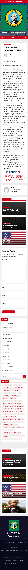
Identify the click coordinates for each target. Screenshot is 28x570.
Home (7, 547)
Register (21, 560)
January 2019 (6, 359)
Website (4, 303)
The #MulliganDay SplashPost (11, 563)
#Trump (17, 390)
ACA (14, 393)
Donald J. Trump (7, 403)
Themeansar (14, 544)
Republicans (20, 427)
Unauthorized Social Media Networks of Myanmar (12, 435)
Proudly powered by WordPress (9, 542)
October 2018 (6, 370)
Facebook (20, 406)
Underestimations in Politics (12, 566)
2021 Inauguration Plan (12, 493)
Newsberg (22, 542)
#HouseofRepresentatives (9, 387)
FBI (12, 408)
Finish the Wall (19, 408)
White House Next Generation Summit (12, 439)
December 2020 (6, 324)
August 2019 (5, 341)
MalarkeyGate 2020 (7, 557)
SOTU (5, 429)
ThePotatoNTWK (7, 432)
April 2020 (5, 334)
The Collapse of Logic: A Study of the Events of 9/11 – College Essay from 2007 (9, 178)
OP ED (13, 422)
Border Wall (6, 395)
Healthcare (19, 411)
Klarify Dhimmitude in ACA (9, 416)
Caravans (5, 398)
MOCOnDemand (19, 419)
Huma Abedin (11, 414)
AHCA (19, 393)
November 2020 (6, 327)
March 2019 (5, 352)
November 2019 (6, 338)
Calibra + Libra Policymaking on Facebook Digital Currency (14, 550)
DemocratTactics (7, 400)
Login (20, 553)
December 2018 (6, 363)
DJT (15, 400)
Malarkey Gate (7, 491)
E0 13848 (6, 240)
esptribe (5, 406)
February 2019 (6, 356)
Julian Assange (9, 508)
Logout (23, 553)
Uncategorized (7, 44)
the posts (21, 563)
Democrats (13, 398)
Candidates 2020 (15, 395)
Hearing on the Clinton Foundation (10, 553)
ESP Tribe (13, 406)
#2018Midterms (17, 385)
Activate (16, 547)
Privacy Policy (15, 560)
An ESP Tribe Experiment (14, 32)
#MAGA (20, 387)
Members (15, 557)
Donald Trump (17, 403)
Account (11, 547)
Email (4, 295)
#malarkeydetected (8, 390)
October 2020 (6, 331)
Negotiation (6, 422)
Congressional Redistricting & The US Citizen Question (19, 177)
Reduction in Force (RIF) (9, 427)
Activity (20, 547)
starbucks (11, 429)
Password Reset (21, 557)
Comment (5, 259)
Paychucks (6, 424)
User (20, 566)
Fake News (6, 408)
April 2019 (5, 349)
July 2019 (5, 345)
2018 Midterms (7, 393)
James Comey (21, 414)
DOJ (20, 400)
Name (4, 287)
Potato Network (8, 560)
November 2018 (6, 367)
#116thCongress (7, 385)
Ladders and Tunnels (8, 419)
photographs (14, 424)
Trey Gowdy (17, 432)
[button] (23, 37)
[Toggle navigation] (13, 37)
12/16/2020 (7, 495)
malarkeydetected (10, 225)
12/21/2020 (7, 464)
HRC (4, 414)
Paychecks (20, 422)
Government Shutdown (9, 411)
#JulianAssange (7, 506)
